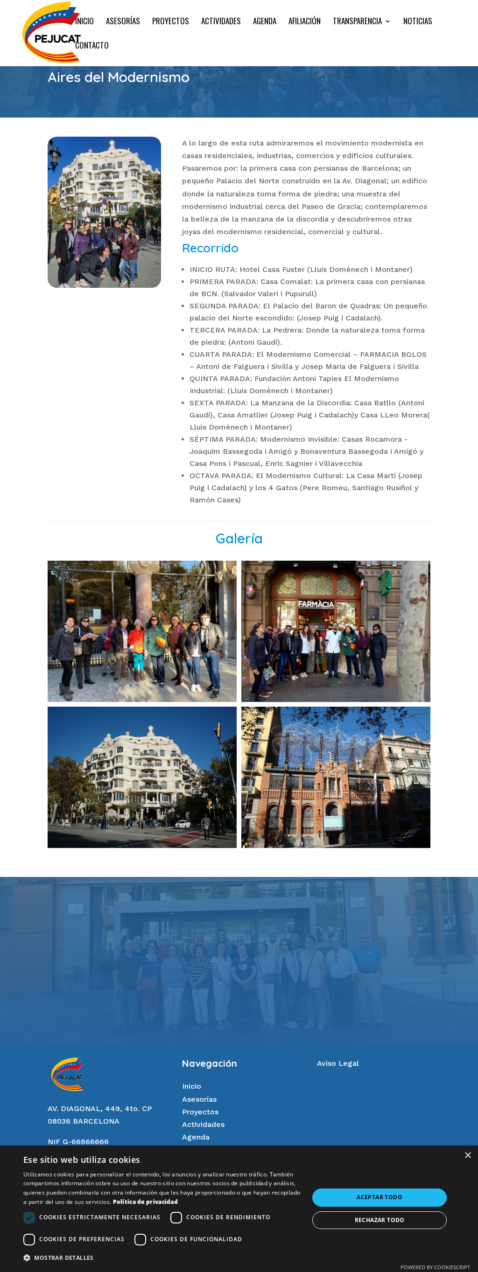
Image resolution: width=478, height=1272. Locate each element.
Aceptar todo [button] (379, 1197)
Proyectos (170, 22)
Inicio (84, 22)
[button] (162, 1258)
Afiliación (304, 22)
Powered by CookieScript (435, 1267)
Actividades (221, 22)
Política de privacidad (145, 1202)
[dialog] (239, 1209)
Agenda (264, 22)
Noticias (417, 22)
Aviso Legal (338, 1063)
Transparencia (357, 22)
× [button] (467, 1155)
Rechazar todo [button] (380, 1220)
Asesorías (123, 22)
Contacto (92, 46)
